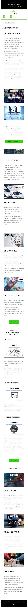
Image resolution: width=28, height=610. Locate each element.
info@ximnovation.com (14, 4)
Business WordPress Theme (10, 602)
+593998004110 (15, 2)
